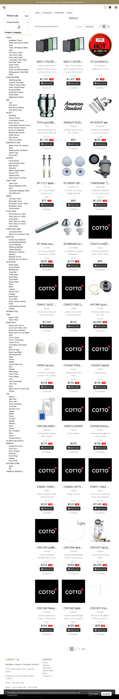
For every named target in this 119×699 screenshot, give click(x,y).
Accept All (106, 694)
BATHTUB (10, 237)
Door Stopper (14, 451)
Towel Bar (13, 272)
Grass (11, 426)
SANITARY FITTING (13, 142)
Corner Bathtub (15, 244)
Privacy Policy (72, 692)
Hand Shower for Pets (17, 178)
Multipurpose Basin (16, 97)
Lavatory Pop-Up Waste (18, 150)
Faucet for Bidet (15, 140)
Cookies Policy (12, 695)
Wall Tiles (12, 399)
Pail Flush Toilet (15, 62)
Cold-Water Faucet (16, 120)
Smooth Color (14, 409)
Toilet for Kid (14, 67)
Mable (11, 414)
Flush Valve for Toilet (17, 214)
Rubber (12, 362)
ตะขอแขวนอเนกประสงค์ (17, 306)
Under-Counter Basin (17, 85)
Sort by (80, 27)
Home (45, 662)
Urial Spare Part (15, 354)
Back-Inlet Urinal (15, 201)
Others (11, 308)
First (63, 649)
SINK (7, 100)
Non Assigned (14, 431)
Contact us (47, 676)
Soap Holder (14, 282)
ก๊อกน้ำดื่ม (12, 115)
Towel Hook (13, 274)
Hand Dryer (13, 296)
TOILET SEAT (11, 180)
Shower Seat (14, 291)
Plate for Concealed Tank (19, 234)
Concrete (12, 406)
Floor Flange (14, 376)
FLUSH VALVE (11, 211)
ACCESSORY (11, 262)
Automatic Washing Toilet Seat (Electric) (19, 192)
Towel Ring (13, 277)
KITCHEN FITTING (13, 463)
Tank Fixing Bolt (15, 381)
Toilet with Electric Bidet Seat (18, 44)
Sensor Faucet (14, 118)
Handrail (12, 294)
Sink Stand (13, 105)
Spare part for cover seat (19, 388)
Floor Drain (13, 299)
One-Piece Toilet (15, 52)
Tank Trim (13, 384)
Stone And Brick (15, 404)
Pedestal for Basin (16, 92)
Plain (11, 433)
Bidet (11, 74)
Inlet (10, 367)
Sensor (11, 359)
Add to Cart (47, 83)
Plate (11, 357)
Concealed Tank (15, 232)
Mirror (11, 287)
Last (83, 649)
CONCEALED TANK (13, 229)
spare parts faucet (16, 325)
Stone (11, 435)
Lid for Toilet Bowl (16, 340)
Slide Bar (12, 168)
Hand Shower (14, 161)
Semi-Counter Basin (16, 87)
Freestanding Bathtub (17, 242)
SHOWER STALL (12, 311)
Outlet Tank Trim (15, 364)
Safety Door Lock (16, 446)
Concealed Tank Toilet (18, 60)
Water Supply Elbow (17, 170)
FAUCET (9, 113)
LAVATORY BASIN (12, 77)
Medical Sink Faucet (17, 132)
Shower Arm (13, 173)
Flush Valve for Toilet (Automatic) (17, 217)
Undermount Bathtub (17, 240)
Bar (10, 469)
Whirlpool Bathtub (16, 247)
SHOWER (9, 158)
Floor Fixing (13, 374)
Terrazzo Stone (15, 438)
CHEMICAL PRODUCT (14, 471)
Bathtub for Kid (15, 257)
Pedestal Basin (14, 90)
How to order (48, 670)
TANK (8, 314)
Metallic (12, 421)
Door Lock (13, 448)
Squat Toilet (13, 65)
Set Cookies (94, 694)
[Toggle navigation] (116, 7)
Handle (11, 369)
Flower (11, 428)
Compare (47, 88)
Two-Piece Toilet (15, 55)
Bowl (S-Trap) (14, 350)
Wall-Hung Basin (15, 80)
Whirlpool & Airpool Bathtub (16, 253)
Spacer (11, 396)
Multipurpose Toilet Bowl (18, 72)
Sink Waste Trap (15, 110)
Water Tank (13, 320)
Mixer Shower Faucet (17, 128)
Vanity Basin (13, 94)
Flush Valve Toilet (16, 57)
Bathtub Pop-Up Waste (18, 259)
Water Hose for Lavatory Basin (18, 146)
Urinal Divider (14, 208)
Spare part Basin (15, 352)
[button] (104, 7)
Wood (11, 416)
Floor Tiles (13, 401)
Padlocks (12, 453)
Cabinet (12, 289)
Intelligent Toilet (15, 40)
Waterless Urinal (15, 206)
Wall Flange (13, 371)
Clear (27, 16)
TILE (7, 394)
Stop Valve (13, 155)
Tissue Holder (14, 267)
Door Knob (13, 461)
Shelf (11, 284)
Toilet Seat (13, 183)
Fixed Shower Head (16, 163)
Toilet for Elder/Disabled (18, 69)
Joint (11, 379)
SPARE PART (11, 322)
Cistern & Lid (14, 342)
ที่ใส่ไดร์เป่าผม (13, 269)
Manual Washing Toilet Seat (17, 187)
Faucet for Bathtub (16, 130)
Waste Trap (13, 153)
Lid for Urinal (14, 337)
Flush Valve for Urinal (17, 221)
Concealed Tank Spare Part (18, 346)
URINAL (9, 196)
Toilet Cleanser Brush (17, 301)
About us (46, 665)
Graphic (12, 411)
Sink (10, 102)
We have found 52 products (46, 26)
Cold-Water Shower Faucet (19, 125)
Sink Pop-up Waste (16, 107)
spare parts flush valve (18, 328)
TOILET (9, 37)
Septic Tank (13, 317)
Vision (45, 673)
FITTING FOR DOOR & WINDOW (15, 442)
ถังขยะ (11, 304)
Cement (12, 418)
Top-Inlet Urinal (15, 199)
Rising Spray (13, 265)
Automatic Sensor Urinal (18, 203)
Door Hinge (13, 456)
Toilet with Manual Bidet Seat (18, 49)
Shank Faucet (14, 135)
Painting (12, 423)
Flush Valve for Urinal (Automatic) (17, 225)
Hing (10, 386)
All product (47, 668)
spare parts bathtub (17, 330)
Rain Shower (13, 165)
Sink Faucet (13, 137)
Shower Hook (14, 175)
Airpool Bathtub (15, 249)
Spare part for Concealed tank (19, 333)
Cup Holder (13, 279)
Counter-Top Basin (16, 82)
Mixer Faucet (14, 123)
